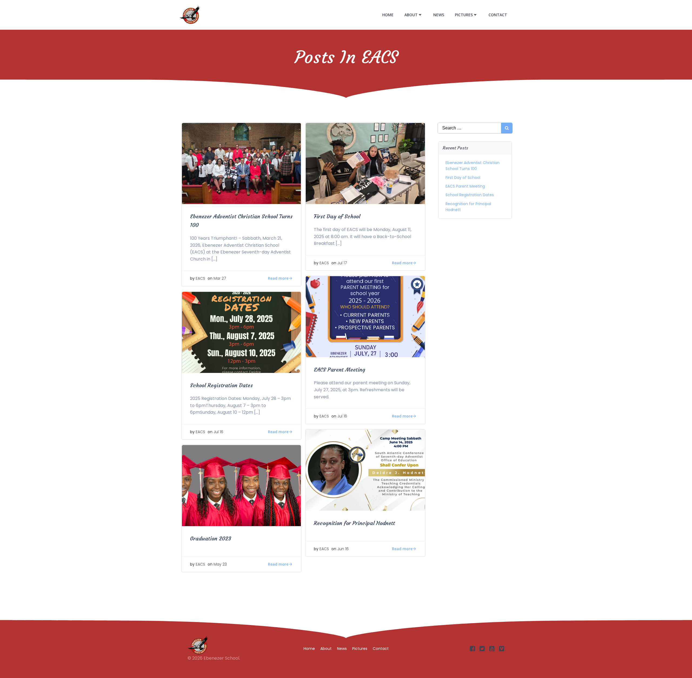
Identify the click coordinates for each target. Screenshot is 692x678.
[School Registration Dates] (241, 332)
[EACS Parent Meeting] (365, 316)
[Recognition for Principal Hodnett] (365, 470)
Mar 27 (220, 278)
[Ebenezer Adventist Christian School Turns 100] (241, 163)
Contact (497, 14)
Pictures (464, 14)
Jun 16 (343, 549)
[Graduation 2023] (241, 485)
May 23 (220, 564)
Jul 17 (342, 263)
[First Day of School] (365, 163)
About (411, 14)
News (438, 14)
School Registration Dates (469, 195)
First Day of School (462, 177)
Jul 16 (342, 416)
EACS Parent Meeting (465, 186)
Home (388, 14)
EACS (200, 278)
